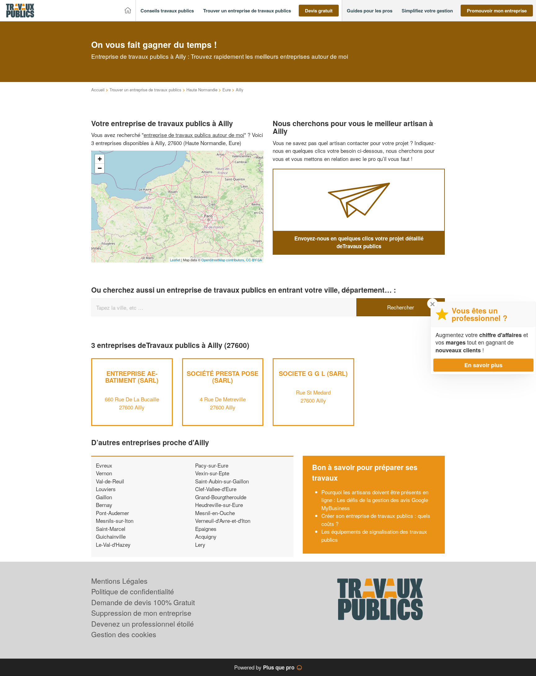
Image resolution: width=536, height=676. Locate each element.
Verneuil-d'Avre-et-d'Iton (222, 520)
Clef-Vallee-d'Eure (215, 489)
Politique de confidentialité (132, 591)
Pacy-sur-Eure (211, 465)
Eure (226, 90)
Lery (200, 544)
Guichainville (111, 536)
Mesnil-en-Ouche (215, 513)
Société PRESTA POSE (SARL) (222, 377)
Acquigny (206, 536)
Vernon (104, 473)
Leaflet (175, 259)
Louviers (106, 489)
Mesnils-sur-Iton (114, 520)
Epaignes (206, 528)
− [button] (100, 168)
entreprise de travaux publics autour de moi (194, 135)
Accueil (98, 90)
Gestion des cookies (123, 634)
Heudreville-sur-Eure (219, 505)
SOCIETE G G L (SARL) (313, 373)
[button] (167, 11)
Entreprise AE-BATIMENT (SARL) (132, 377)
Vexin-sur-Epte (212, 473)
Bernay (104, 505)
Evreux (104, 465)
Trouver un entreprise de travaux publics (145, 90)
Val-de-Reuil (110, 481)
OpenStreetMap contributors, (223, 259)
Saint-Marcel (110, 528)
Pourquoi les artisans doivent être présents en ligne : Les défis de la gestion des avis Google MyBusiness (374, 500)
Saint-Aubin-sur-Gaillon (222, 481)
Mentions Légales (119, 581)
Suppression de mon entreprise (141, 613)
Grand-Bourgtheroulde (220, 497)
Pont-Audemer (112, 513)
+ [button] (100, 159)
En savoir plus (483, 365)
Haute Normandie (201, 90)
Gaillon (104, 497)
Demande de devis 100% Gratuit (143, 602)
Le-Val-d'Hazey (113, 544)
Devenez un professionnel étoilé (142, 624)
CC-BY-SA (254, 259)
